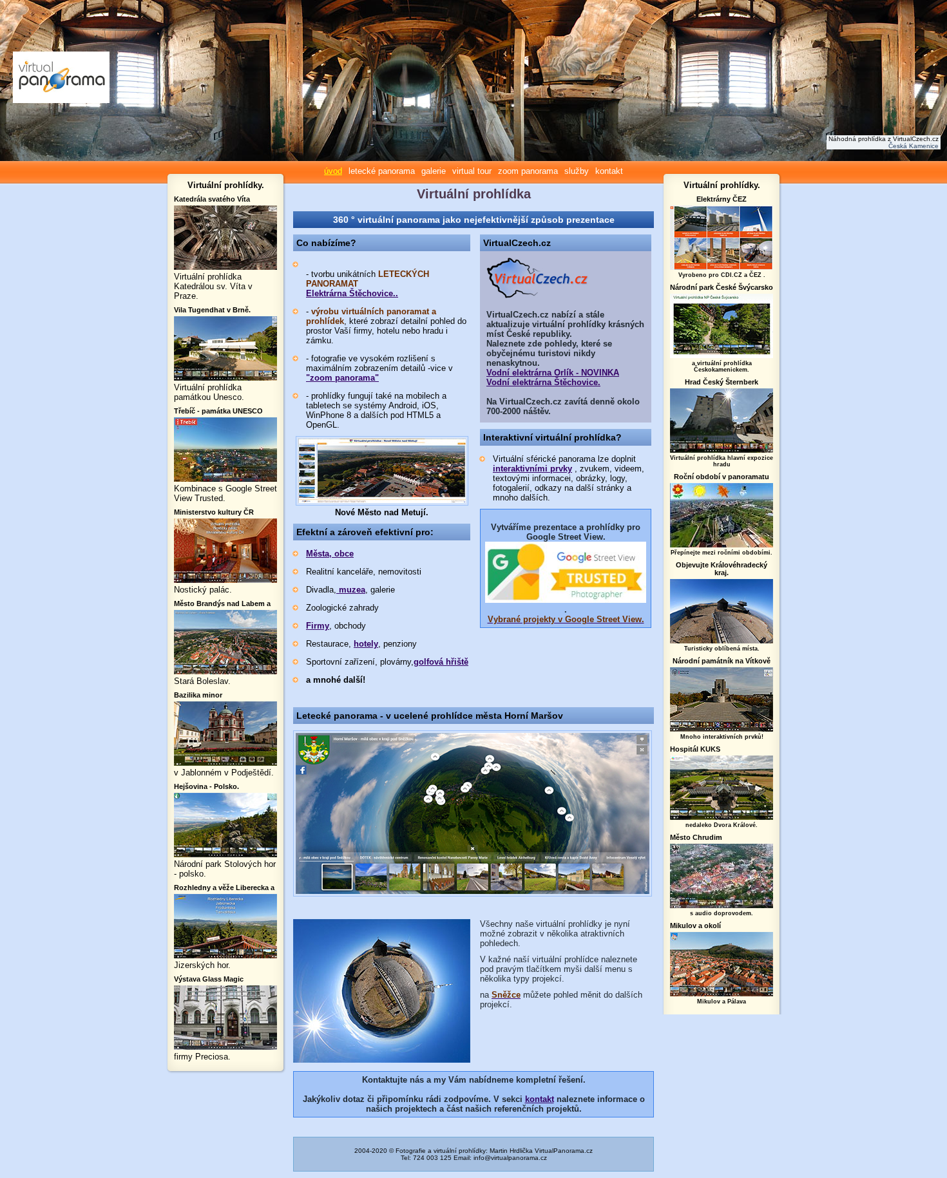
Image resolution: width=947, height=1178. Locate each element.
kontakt (609, 171)
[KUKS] (721, 817)
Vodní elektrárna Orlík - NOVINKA (552, 372)
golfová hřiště (441, 662)
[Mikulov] (721, 993)
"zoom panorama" (342, 378)
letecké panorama (382, 171)
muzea (350, 589)
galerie (433, 171)
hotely (366, 644)
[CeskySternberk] (721, 450)
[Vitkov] (721, 729)
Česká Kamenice (913, 145)
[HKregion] (721, 640)
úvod (333, 171)
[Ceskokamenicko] (721, 355)
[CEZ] (721, 267)
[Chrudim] (721, 905)
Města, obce (330, 553)
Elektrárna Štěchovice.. (352, 293)
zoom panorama (528, 171)
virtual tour (472, 171)
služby (576, 171)
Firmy (317, 626)
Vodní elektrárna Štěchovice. (543, 382)
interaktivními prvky (532, 468)
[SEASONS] (721, 544)
